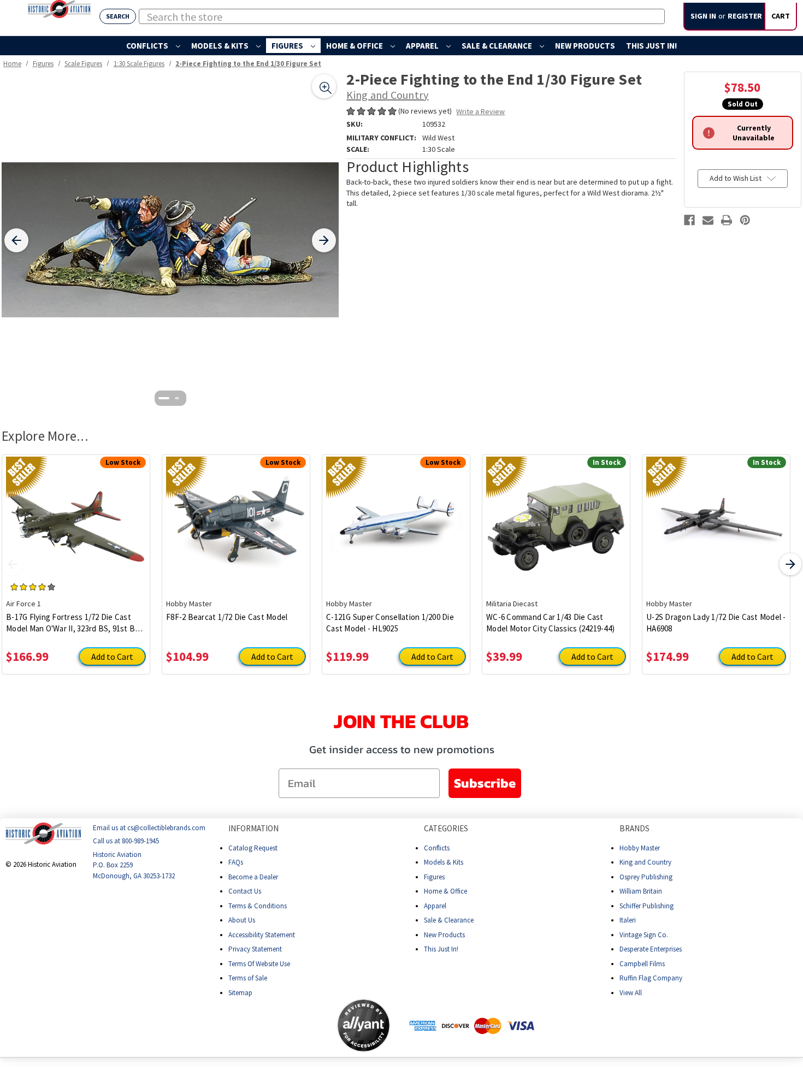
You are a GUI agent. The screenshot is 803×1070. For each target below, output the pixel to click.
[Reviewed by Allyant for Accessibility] (363, 1025)
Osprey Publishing (645, 876)
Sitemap (240, 992)
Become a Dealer (253, 876)
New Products (585, 45)
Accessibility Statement (261, 934)
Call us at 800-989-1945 (126, 841)
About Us (241, 920)
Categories (446, 828)
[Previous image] (16, 240)
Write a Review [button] (480, 111)
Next (790, 564)
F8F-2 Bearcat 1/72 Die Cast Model (226, 617)
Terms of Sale (247, 978)
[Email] (707, 220)
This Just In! (651, 45)
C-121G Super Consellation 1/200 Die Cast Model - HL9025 (390, 623)
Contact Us (244, 891)
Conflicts (148, 45)
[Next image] (324, 240)
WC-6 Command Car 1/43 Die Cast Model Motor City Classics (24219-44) (550, 623)
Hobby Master (639, 847)
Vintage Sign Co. (643, 934)
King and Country (645, 862)
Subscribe (485, 783)
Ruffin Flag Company (650, 978)
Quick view (76, 518)
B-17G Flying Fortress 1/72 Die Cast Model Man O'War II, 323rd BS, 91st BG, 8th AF (74, 623)
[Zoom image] (324, 86)
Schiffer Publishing (646, 905)
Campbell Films (642, 963)
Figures (288, 45)
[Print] (726, 220)
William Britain (640, 891)
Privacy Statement (255, 949)
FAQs (235, 862)
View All (630, 992)
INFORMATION (253, 828)
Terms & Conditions (257, 905)
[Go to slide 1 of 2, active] (163, 398)
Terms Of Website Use (259, 963)
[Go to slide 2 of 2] (177, 398)
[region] (170, 240)
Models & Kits (220, 45)
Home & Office (355, 45)
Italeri (627, 920)
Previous (12, 564)
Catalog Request (252, 847)
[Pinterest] (745, 220)
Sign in (703, 16)
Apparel (423, 45)
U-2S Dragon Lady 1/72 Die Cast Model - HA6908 (716, 623)
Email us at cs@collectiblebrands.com (149, 827)
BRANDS (634, 828)
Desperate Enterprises (650, 949)
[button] (293, 1025)
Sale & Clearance (498, 45)
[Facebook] (689, 220)
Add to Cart (112, 656)
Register (745, 16)
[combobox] (402, 16)
